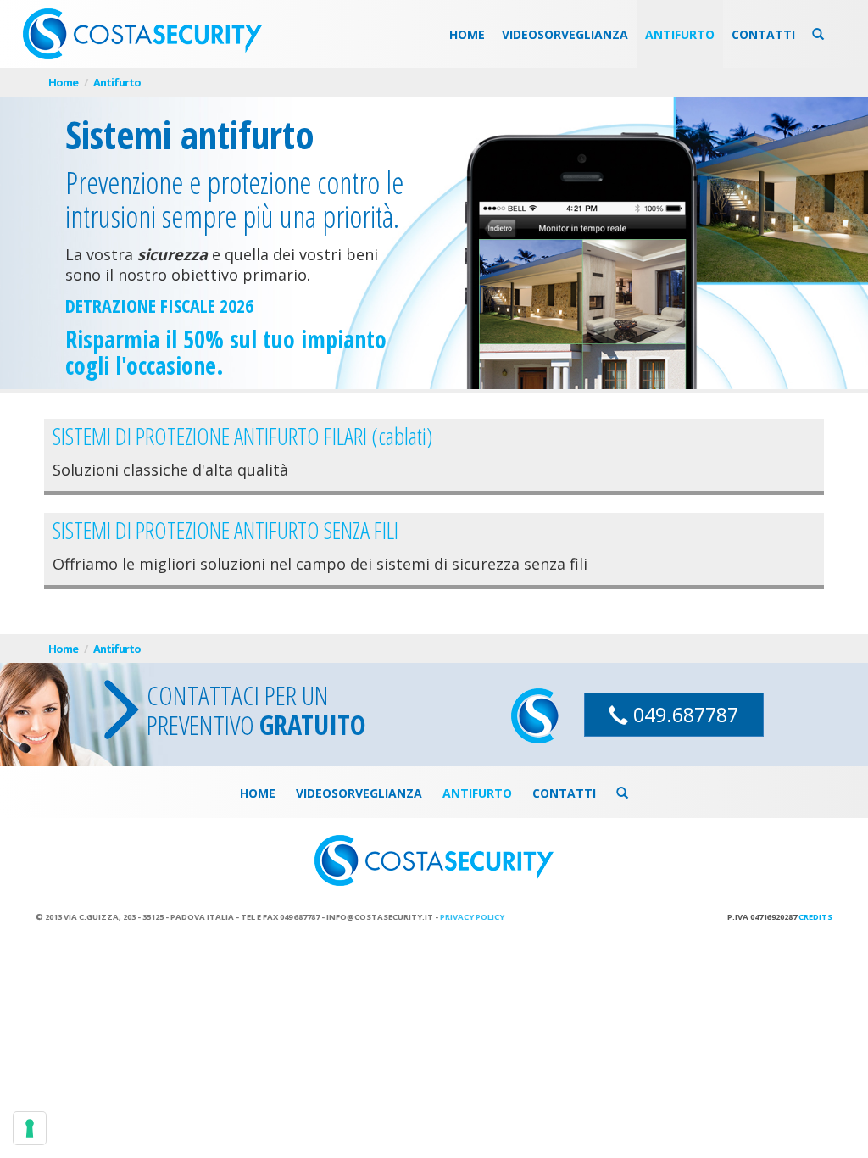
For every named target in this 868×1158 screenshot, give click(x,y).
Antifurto (680, 34)
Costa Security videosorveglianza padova (142, 33)
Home (467, 34)
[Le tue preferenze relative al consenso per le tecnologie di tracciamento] (30, 1128)
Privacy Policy (472, 916)
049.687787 (683, 714)
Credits (815, 916)
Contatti (763, 34)
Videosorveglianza (565, 34)
